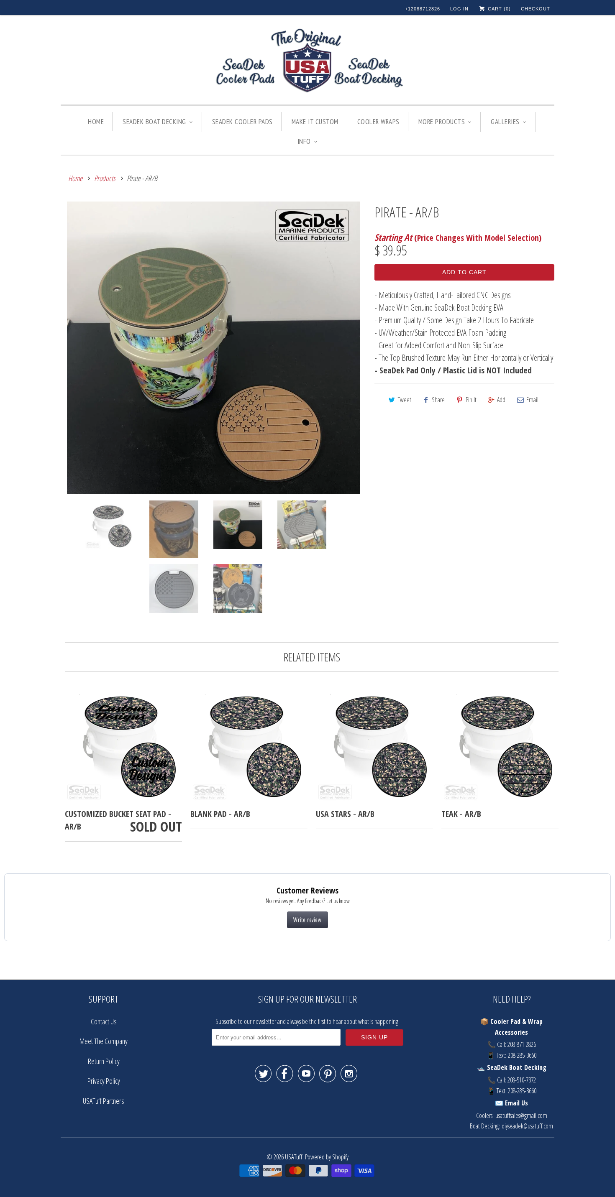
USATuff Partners (103, 1101)
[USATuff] (307, 62)
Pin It (471, 399)
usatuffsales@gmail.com (521, 1115)
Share (438, 399)
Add (501, 399)
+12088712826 (422, 8)
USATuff (293, 1156)
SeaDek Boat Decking (154, 121)
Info (304, 141)
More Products (441, 121)
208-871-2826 (521, 1044)
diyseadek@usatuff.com (527, 1126)
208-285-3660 (522, 1055)
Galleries (505, 121)
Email (532, 399)
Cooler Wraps (378, 121)
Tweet (404, 399)
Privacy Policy (103, 1081)
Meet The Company (103, 1041)
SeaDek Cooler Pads (242, 121)
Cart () (498, 8)
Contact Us (104, 1021)
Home (96, 121)
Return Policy (104, 1061)
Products (104, 178)
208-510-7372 (521, 1080)
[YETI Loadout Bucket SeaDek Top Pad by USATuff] (213, 348)
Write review (307, 920)
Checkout (535, 8)
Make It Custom (315, 121)
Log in (459, 8)
